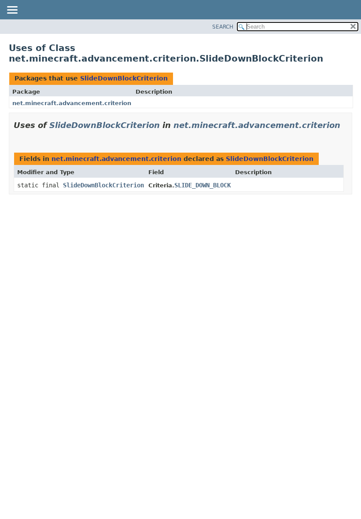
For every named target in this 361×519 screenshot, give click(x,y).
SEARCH (222, 27)
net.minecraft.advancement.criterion (71, 103)
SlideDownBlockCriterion (124, 78)
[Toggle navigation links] (11, 10)
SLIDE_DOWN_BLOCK (202, 185)
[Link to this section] (17, 136)
